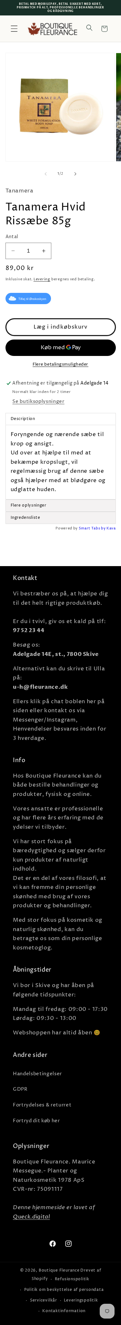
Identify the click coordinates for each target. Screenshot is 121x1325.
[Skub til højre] (75, 174)
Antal (11, 237)
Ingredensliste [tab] (25, 517)
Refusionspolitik (72, 1279)
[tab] (60, 505)
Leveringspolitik (81, 1300)
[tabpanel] (60, 462)
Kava (111, 528)
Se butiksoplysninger (38, 401)
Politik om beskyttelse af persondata (64, 1289)
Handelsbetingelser (37, 1073)
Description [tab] (23, 419)
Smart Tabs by (92, 528)
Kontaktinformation (64, 1311)
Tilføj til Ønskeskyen (32, 299)
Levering (42, 279)
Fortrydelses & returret (42, 1105)
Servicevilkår (43, 1300)
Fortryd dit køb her (36, 1120)
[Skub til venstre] (45, 174)
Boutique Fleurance (59, 1270)
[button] (14, 28)
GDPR (20, 1089)
